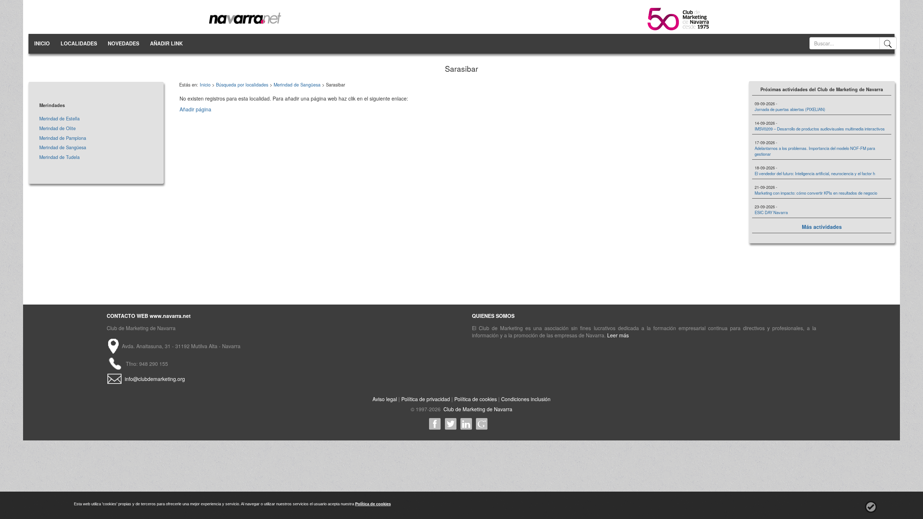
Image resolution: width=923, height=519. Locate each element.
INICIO (42, 43)
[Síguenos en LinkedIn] (466, 424)
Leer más (618, 335)
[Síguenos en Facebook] (435, 424)
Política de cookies (475, 399)
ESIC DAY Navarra (771, 212)
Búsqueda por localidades (242, 84)
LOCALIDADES (79, 43)
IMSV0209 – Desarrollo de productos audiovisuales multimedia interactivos (820, 129)
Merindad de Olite (57, 128)
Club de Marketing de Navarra (477, 409)
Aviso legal (384, 399)
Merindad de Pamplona (62, 138)
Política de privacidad (425, 399)
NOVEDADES (123, 43)
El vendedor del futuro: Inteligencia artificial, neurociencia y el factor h (815, 173)
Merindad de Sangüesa (62, 147)
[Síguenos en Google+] (481, 424)
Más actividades (822, 226)
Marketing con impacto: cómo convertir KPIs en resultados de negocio (816, 193)
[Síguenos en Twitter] (450, 424)
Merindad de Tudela (59, 157)
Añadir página (195, 109)
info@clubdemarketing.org (155, 378)
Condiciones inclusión (526, 399)
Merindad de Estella (59, 118)
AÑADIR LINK (166, 43)
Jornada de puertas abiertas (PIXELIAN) (790, 109)
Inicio (205, 84)
